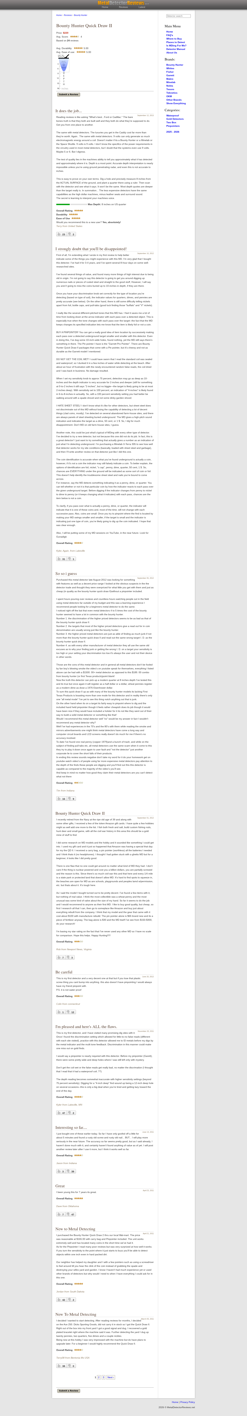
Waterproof (172, 115)
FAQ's (169, 35)
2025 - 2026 (172, 131)
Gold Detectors (175, 119)
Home (105, 7)
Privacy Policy (187, 1402)
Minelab (170, 82)
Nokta (169, 85)
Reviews (123, 7)
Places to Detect (175, 42)
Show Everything (176, 103)
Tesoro (170, 89)
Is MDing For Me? (176, 45)
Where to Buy (174, 38)
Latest (142, 7)
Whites (170, 68)
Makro (169, 79)
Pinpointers (173, 126)
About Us (171, 52)
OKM (169, 96)
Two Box (171, 122)
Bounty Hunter (80, 15)
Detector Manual (175, 49)
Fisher (170, 71)
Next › (111, 1377)
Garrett (170, 75)
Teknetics (171, 92)
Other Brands (174, 99)
